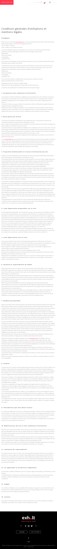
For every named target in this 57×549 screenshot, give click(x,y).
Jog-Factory (30, 547)
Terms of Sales (26, 545)
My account (37, 2)
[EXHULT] (28, 11)
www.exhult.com (9, 139)
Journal (50, 19)
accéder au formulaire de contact (13, 47)
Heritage (8, 19)
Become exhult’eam (7, 2)
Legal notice (19, 545)
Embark (29, 19)
